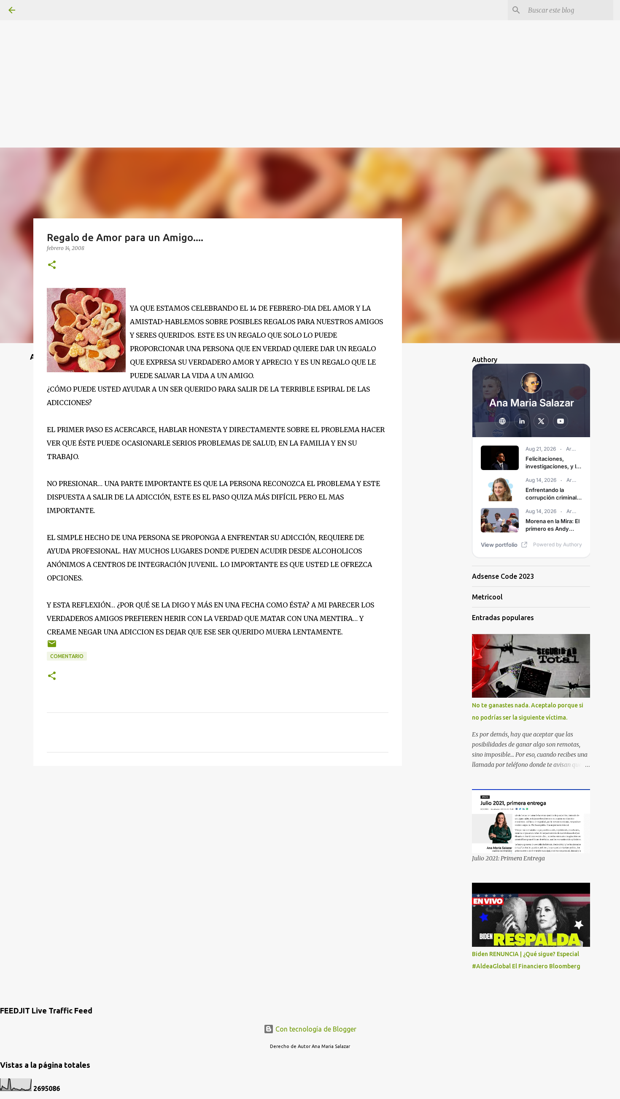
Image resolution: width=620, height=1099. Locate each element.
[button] (52, 265)
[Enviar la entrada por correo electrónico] (52, 647)
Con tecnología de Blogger (315, 1029)
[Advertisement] (310, 59)
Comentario (67, 656)
